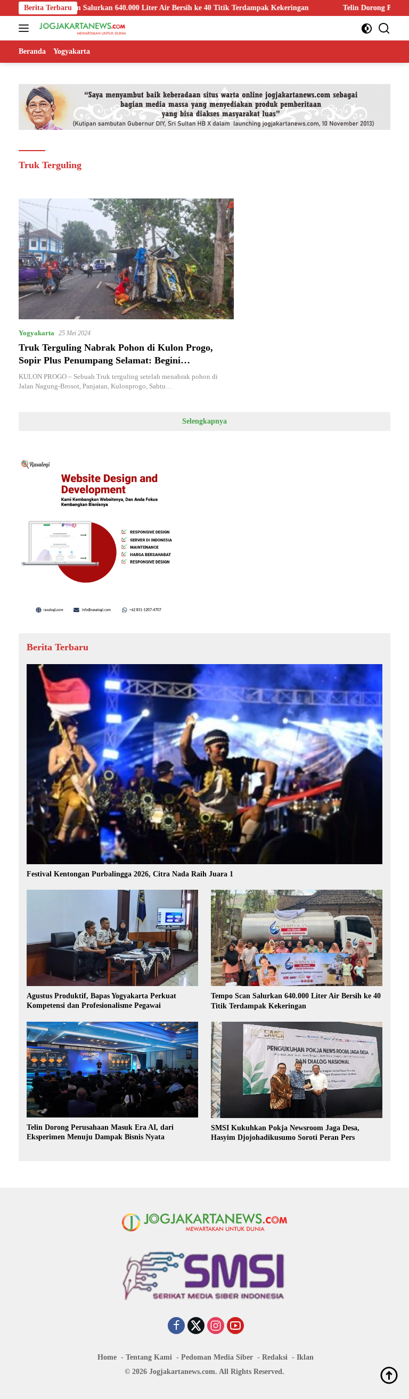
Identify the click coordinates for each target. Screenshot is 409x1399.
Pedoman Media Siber (217, 1357)
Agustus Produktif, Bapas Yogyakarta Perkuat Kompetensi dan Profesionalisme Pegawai (101, 1000)
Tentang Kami (149, 1357)
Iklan (305, 1357)
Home (107, 1357)
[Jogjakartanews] (82, 28)
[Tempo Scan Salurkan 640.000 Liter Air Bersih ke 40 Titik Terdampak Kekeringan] (296, 938)
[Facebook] (176, 1326)
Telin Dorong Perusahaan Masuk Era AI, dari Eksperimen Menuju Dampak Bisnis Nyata (100, 1132)
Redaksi (275, 1357)
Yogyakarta (36, 333)
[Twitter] (195, 1326)
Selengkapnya (204, 421)
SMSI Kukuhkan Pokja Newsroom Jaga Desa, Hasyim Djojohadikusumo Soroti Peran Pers (285, 1132)
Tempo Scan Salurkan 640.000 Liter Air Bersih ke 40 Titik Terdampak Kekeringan (296, 1000)
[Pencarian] (384, 28)
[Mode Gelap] (367, 28)
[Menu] (26, 28)
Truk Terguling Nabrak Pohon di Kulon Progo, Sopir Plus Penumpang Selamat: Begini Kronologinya (116, 360)
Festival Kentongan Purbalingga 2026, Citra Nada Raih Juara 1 (130, 874)
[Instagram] (215, 1326)
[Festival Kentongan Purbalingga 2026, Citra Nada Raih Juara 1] (204, 764)
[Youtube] (235, 1326)
